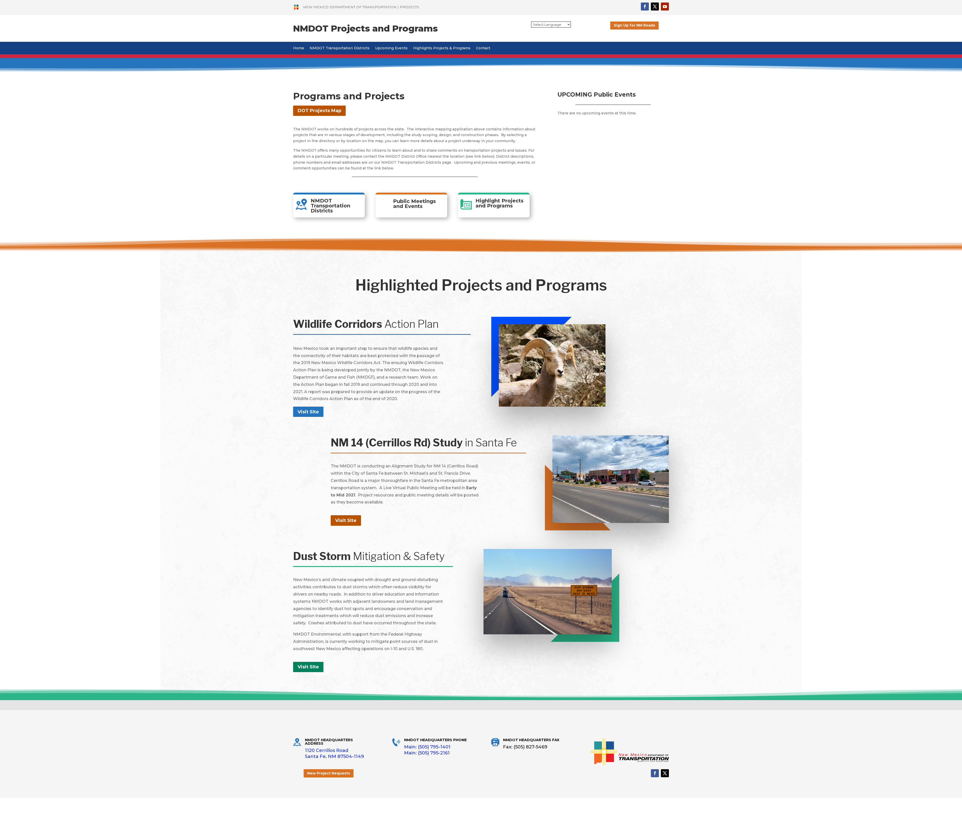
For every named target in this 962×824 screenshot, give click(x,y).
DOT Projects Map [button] (319, 110)
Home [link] (298, 48)
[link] (296, 7)
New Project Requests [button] (328, 773)
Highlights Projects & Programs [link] (441, 48)
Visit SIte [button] (308, 412)
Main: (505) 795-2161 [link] (427, 753)
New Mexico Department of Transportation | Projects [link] (361, 7)
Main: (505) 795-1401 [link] (427, 747)
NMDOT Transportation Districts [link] (340, 48)
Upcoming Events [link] (391, 48)
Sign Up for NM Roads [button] (634, 25)
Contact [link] (483, 48)
